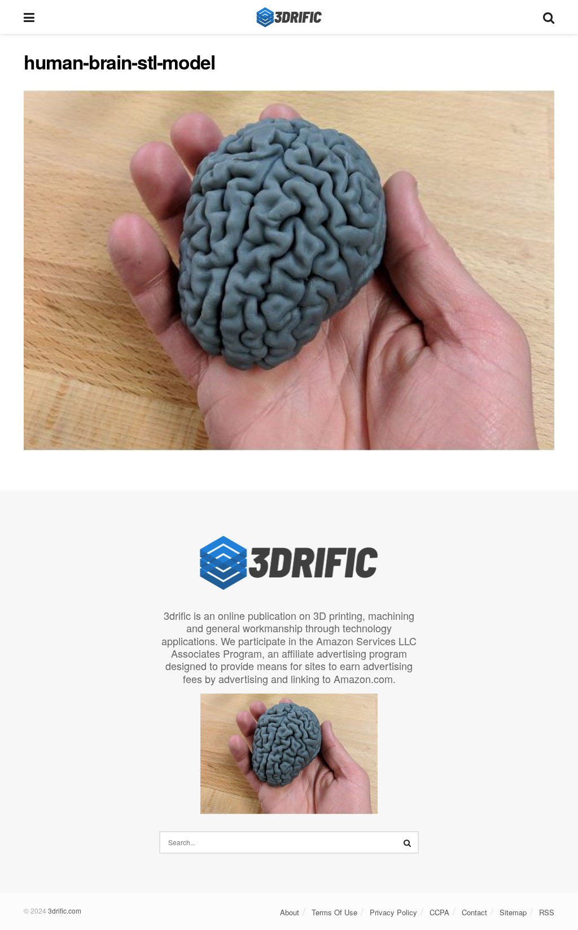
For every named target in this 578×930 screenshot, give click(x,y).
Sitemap (513, 912)
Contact (474, 912)
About (289, 912)
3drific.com (64, 910)
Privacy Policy (393, 912)
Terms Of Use (334, 912)
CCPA (439, 912)
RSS (546, 912)
